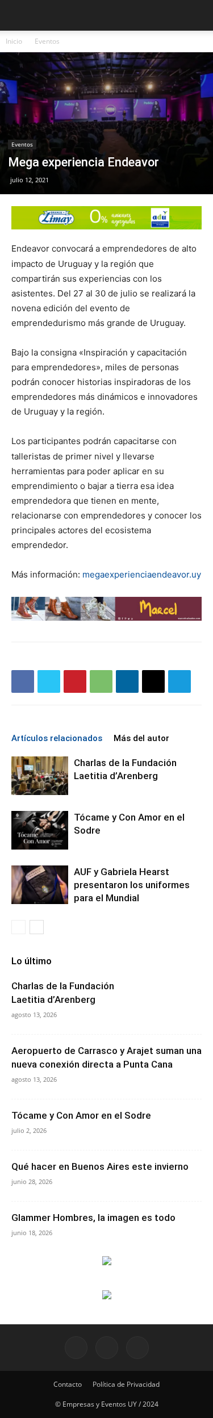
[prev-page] (18, 927)
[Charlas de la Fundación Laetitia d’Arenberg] (39, 776)
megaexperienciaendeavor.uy (141, 574)
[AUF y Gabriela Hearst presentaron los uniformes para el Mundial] (39, 885)
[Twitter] (48, 681)
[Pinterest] (75, 681)
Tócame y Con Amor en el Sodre (81, 1115)
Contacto (67, 1384)
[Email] (153, 681)
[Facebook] (22, 681)
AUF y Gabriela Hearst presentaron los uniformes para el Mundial (132, 884)
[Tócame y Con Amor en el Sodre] (39, 830)
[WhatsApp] (101, 681)
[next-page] (37, 927)
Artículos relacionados (56, 738)
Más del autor (141, 738)
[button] (197, 15)
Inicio (14, 41)
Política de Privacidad (126, 1384)
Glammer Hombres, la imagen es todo (93, 1217)
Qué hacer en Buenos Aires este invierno (100, 1166)
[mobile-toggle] (19, 15)
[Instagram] (106, 1347)
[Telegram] (179, 681)
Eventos (47, 41)
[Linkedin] (127, 681)
